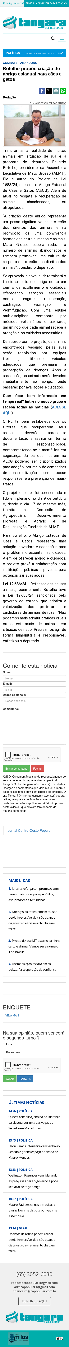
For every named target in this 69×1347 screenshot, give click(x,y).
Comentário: (11, 709)
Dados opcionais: (14, 695)
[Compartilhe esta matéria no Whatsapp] (63, 91)
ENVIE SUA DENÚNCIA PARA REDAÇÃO (46, 3)
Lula (8, 1044)
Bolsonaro (12, 1052)
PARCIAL (25, 1079)
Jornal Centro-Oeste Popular (30, 830)
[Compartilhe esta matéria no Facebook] (42, 91)
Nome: (7, 672)
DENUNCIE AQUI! (34, 1301)
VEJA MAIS (12, 1015)
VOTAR (9, 1079)
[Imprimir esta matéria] (56, 91)
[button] (53, 38)
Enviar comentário (16, 768)
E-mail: (7, 683)
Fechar (37, 768)
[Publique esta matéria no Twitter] (49, 91)
